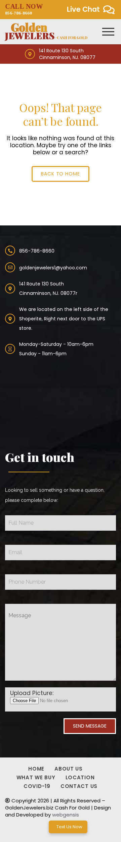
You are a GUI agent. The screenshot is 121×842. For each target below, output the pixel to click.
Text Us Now (69, 827)
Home (36, 768)
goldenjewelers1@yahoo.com (53, 267)
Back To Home (60, 173)
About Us (68, 768)
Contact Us (79, 786)
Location (80, 777)
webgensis (65, 814)
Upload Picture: (31, 693)
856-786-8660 (24, 9)
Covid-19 (37, 786)
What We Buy (35, 777)
